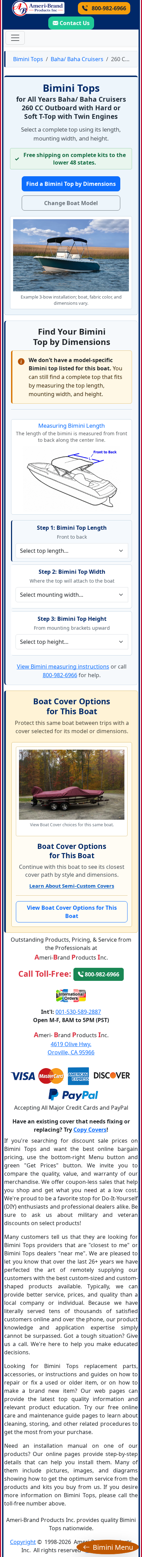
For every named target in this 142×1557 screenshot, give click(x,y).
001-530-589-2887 (78, 1012)
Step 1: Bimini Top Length (72, 527)
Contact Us (75, 23)
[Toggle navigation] (15, 38)
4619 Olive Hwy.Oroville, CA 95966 (71, 1048)
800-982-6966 (108, 8)
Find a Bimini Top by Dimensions (71, 184)
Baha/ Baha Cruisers (77, 59)
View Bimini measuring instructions (63, 666)
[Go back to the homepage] (38, 8)
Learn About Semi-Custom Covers (71, 885)
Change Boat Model (71, 203)
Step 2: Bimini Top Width (72, 571)
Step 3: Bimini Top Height (72, 619)
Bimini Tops (28, 59)
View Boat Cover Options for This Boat (72, 912)
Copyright (23, 1542)
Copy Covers (89, 1129)
